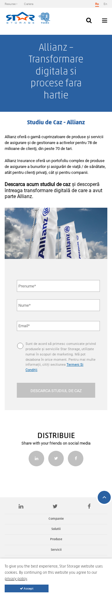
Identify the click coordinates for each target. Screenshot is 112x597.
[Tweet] (56, 458)
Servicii (56, 550)
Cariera (28, 4)
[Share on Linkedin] (36, 458)
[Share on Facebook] (75, 458)
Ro (97, 4)
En (105, 4)
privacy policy (16, 579)
